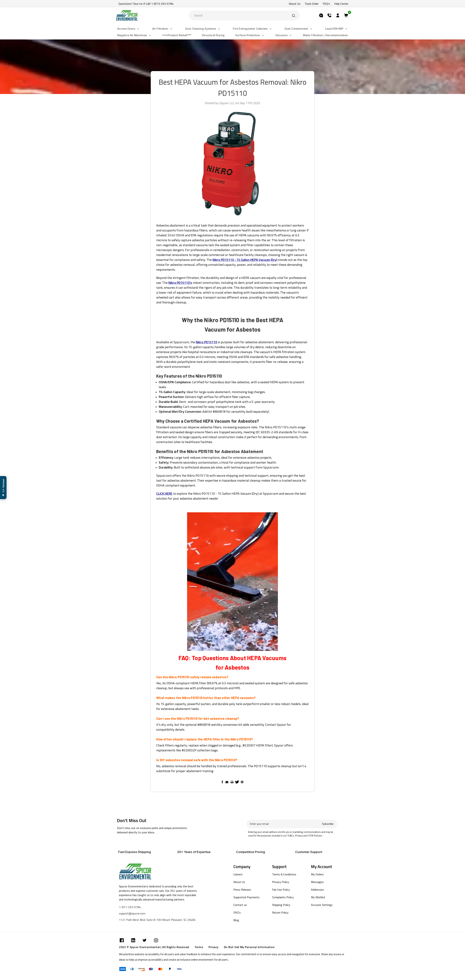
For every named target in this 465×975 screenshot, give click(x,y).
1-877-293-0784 (130, 907)
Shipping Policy (281, 905)
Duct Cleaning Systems (200, 28)
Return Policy (280, 912)
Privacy (214, 947)
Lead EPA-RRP (334, 28)
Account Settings (322, 905)
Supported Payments (246, 897)
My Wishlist (318, 897)
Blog (236, 920)
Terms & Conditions (284, 874)
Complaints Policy (283, 897)
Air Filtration (160, 28)
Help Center (341, 3)
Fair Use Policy (281, 889)
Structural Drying (213, 35)
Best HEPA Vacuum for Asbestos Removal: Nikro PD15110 (232, 88)
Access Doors (126, 28)
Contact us (240, 905)
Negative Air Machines (132, 35)
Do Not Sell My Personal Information (249, 947)
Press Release (242, 889)
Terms (199, 947)
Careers (237, 874)
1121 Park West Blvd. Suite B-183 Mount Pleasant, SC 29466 (157, 920)
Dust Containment (296, 28)
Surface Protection (247, 35)
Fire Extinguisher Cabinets (250, 28)
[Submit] (293, 15)
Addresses (317, 889)
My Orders (317, 874)
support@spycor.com (132, 913)
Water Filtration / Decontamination (325, 35)
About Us (294, 3)
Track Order (312, 3)
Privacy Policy (280, 882)
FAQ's (326, 3)
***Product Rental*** (176, 35)
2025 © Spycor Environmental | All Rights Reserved (154, 947)
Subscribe (327, 824)
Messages (317, 882)
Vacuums (281, 35)
